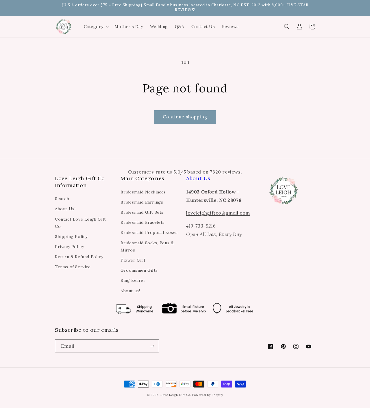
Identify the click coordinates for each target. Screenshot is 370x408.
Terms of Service (73, 266)
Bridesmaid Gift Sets (142, 212)
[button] (95, 27)
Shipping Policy (71, 236)
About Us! (65, 208)
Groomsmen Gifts (139, 270)
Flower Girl (133, 260)
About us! (130, 290)
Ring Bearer (133, 280)
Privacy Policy (69, 246)
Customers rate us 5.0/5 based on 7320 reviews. (185, 172)
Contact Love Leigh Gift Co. (80, 223)
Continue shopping (185, 117)
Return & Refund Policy (79, 256)
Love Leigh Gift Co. (175, 395)
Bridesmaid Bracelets (143, 222)
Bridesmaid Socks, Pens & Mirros (147, 246)
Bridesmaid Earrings (142, 202)
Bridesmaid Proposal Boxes (149, 232)
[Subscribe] (152, 346)
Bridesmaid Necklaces (143, 192)
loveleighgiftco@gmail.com (218, 213)
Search (62, 198)
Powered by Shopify (207, 395)
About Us (198, 178)
